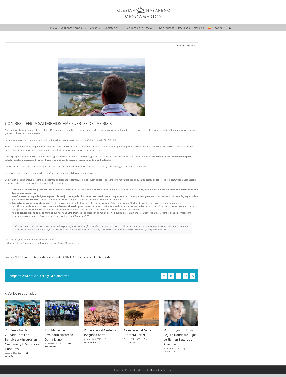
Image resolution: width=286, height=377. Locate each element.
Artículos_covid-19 (55, 257)
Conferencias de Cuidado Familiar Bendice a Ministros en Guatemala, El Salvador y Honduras (22, 339)
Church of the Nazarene (161, 370)
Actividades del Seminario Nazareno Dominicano (59, 334)
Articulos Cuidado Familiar (34, 257)
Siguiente (191, 45)
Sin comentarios (135, 341)
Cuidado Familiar (103, 257)
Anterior (180, 45)
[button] (230, 27)
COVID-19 (69, 257)
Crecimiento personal (85, 257)
